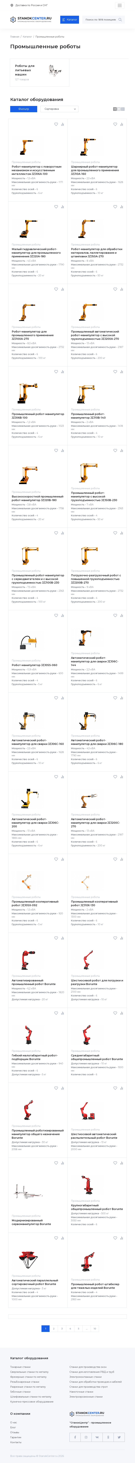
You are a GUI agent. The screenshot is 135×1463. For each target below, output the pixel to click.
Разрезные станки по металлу (28, 1386)
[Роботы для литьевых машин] (55, 71)
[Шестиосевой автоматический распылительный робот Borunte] (87, 1108)
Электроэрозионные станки (86, 1396)
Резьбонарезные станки (24, 1381)
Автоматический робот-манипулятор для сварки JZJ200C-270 (95, 823)
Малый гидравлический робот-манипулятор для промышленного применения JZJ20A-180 (36, 253)
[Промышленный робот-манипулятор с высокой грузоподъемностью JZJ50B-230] (87, 469)
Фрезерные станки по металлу (28, 1376)
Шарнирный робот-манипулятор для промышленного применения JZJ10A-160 (95, 170)
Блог (13, 1427)
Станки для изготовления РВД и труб (91, 1371)
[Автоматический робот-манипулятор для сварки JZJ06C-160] (28, 716)
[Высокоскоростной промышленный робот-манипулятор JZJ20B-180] (28, 471)
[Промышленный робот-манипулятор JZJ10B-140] (87, 390)
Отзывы (14, 1432)
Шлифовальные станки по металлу (30, 1396)
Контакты (15, 1442)
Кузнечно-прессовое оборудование (32, 1401)
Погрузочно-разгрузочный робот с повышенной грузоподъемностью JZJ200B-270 (96, 579)
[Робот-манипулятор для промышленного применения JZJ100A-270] (28, 308)
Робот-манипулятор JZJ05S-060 (34, 665)
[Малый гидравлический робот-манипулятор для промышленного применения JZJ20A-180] (28, 225)
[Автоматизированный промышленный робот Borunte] (28, 956)
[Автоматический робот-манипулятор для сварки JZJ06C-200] (28, 795)
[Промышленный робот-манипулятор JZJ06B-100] (28, 390)
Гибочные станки (20, 1391)
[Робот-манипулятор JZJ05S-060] (28, 637)
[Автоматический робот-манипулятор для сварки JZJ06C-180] (87, 716)
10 (95, 1328)
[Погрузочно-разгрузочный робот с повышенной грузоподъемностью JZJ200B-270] (87, 551)
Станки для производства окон (88, 1366)
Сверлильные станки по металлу (29, 1371)
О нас (13, 1422)
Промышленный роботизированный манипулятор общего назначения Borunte (38, 1134)
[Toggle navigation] (119, 5)
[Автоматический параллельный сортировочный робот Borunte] (28, 1256)
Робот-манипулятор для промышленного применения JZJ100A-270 (33, 335)
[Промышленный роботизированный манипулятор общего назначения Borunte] (28, 1106)
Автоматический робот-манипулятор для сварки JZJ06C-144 (94, 661)
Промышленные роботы (26, 162)
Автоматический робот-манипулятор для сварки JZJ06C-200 (35, 823)
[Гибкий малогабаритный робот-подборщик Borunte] (28, 1031)
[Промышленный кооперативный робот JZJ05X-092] (28, 878)
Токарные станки (20, 1366)
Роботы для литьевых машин (25, 70)
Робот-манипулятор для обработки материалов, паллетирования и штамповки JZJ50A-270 (96, 253)
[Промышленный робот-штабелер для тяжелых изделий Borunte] (87, 1258)
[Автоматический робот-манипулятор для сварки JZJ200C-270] (87, 795)
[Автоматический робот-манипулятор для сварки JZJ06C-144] (87, 634)
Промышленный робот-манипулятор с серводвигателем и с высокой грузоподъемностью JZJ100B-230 (38, 579)
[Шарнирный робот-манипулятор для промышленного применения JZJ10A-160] (87, 143)
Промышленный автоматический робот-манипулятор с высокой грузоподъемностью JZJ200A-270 (95, 335)
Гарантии (15, 1437)
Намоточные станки (81, 1391)
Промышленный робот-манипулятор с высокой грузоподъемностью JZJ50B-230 (94, 496)
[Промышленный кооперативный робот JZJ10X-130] (87, 878)
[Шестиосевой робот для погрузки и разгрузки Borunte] (87, 956)
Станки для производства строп (88, 1386)
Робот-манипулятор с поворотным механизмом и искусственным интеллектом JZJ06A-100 (36, 170)
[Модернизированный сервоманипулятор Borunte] (28, 1189)
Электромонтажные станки (85, 1376)
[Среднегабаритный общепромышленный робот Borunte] (87, 1031)
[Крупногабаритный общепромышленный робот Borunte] (87, 1181)
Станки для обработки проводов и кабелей (95, 1381)
